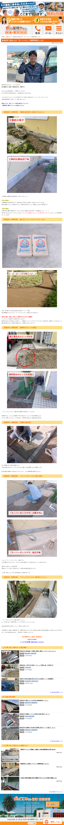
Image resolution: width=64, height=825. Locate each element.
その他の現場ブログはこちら (56, 791)
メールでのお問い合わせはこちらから (32, 642)
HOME (3, 36)
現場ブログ (9, 36)
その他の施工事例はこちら (56, 692)
